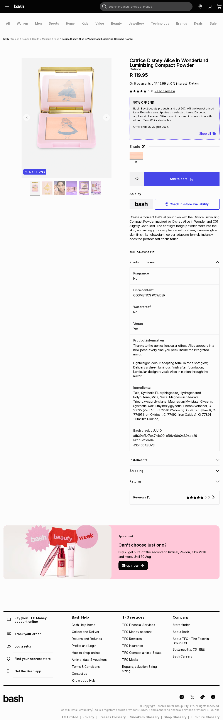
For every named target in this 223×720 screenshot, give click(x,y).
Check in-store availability (189, 204)
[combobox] (146, 6)
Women (15, 39)
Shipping (136, 471)
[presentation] (7, 23)
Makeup (46, 39)
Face (56, 39)
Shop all (205, 133)
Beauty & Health (30, 39)
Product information (145, 262)
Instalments (138, 460)
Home (7, 39)
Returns (136, 481)
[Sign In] (210, 6)
